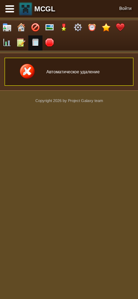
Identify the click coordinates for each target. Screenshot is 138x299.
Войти (125, 8)
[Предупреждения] (49, 43)
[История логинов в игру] (21, 43)
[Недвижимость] (21, 27)
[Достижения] (64, 27)
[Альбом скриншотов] (49, 27)
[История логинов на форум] (35, 43)
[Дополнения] (78, 27)
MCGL (44, 9)
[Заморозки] (92, 27)
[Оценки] (106, 27)
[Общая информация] (7, 27)
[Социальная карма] (7, 43)
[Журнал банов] (35, 27)
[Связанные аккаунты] (120, 27)
